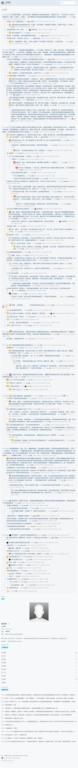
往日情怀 (26, 505)
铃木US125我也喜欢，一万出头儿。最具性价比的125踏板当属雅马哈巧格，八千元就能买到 (47, 168)
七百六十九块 (16, 389)
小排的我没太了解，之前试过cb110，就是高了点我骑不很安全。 (31, 268)
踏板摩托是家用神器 (16, 252)
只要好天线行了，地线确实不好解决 (18, 516)
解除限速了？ (11, 347)
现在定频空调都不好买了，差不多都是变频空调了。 (25, 425)
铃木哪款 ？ (15, 294)
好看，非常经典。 (16, 573)
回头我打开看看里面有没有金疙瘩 (19, 542)
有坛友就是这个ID (14, 556)
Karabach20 (49, 64)
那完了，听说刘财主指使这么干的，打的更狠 (30, 150)
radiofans (33, 316)
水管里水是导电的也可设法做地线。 (20, 529)
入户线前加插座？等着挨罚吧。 (16, 76)
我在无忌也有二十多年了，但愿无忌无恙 (14, 735)
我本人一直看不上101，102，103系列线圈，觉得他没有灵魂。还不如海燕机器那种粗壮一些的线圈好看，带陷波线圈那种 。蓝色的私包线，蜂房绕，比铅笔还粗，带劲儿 (39, 701)
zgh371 (45, 467)
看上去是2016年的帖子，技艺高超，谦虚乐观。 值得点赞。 (28, 313)
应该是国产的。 (21, 176)
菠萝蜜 (64, 414)
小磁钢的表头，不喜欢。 (9, 728)
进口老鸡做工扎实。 (17, 559)
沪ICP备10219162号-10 (7, 760)
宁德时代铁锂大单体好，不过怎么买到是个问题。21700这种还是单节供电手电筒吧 (34, 485)
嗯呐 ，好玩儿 (16, 255)
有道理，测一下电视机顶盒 (15, 21)
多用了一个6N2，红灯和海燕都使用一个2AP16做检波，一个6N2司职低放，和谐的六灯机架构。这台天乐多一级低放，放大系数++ (37, 698)
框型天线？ (10, 545)
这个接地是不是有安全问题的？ (19, 508)
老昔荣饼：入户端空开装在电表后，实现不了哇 (26, 73)
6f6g (23, 562)
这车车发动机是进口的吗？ (20, 172)
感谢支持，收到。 (19, 585)
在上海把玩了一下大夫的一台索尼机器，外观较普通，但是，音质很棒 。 (22, 738)
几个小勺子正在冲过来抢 (17, 380)
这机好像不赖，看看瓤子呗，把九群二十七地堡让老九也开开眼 (28, 537)
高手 (8, 319)
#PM (4, 626)
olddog (25, 582)
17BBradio (66, 181)
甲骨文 (29, 252)
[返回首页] (7, 3)
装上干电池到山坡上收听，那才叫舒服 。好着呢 (26, 554)
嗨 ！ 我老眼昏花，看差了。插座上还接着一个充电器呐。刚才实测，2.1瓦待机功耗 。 (38, 41)
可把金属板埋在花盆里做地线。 (16, 526)
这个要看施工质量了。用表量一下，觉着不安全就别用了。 (29, 511)
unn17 (35, 398)
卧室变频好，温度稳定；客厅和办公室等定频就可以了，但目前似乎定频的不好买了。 (40, 440)
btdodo (21, 153)
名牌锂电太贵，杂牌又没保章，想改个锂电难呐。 (22, 468)
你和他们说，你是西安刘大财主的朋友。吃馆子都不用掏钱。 (30, 145)
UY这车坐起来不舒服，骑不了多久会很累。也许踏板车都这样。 (31, 191)
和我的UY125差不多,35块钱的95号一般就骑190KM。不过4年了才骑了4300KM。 (32, 181)
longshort (46, 35)
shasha (34, 75)
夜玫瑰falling (22, 290)
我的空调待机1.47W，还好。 (16, 29)
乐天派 (20, 568)
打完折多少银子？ (15, 386)
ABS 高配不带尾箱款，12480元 (21, 156)
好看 (10, 576)
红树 (16, 591)
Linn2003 (36, 508)
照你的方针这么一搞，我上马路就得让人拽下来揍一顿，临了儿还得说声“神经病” (36, 140)
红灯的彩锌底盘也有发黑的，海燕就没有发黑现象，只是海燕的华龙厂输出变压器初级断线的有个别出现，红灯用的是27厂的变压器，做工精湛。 (39, 695)
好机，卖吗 (12, 562)
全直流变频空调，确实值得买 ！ (22, 396)
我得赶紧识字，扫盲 (8, 705)
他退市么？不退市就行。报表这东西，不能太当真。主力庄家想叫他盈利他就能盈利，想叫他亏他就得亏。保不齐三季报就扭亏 (36, 715)
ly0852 (39, 523)
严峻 (39, 409)
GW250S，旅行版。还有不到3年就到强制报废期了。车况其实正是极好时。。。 (36, 296)
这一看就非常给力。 (13, 588)
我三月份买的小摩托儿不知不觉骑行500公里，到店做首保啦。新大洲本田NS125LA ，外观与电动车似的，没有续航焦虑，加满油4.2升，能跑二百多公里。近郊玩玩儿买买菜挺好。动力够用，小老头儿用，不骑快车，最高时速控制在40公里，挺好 (39, 129)
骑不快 (30, 310)
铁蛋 (74, 17)
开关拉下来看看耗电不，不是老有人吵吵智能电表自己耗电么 (25, 59)
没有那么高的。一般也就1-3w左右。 (18, 38)
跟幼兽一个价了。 (15, 235)
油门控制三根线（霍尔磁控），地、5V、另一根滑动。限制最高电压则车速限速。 (36, 356)
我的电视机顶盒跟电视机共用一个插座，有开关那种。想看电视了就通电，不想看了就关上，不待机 (42, 25)
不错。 (11, 568)
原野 (35, 172)
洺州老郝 (27, 551)
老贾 (54, 313)
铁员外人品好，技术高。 (17, 316)
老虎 (68, 355)
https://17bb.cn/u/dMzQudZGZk (14, 634)
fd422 (56, 145)
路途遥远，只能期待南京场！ (16, 338)
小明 (26, 273)
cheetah (46, 260)
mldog (25, 570)
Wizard (36, 521)
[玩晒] (7, 14)
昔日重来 (32, 21)
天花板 (14, 159)
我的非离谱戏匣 (12, 571)
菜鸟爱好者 (34, 29)
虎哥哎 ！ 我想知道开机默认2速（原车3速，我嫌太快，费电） (35, 361)
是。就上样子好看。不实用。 (23, 243)
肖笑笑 (46, 178)
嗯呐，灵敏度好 (16, 548)
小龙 (32, 338)
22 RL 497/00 (13, 582)
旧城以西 (38, 38)
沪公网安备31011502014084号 (12, 758)
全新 (31, 380)
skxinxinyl (37, 472)
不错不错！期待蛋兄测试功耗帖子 (17, 398)
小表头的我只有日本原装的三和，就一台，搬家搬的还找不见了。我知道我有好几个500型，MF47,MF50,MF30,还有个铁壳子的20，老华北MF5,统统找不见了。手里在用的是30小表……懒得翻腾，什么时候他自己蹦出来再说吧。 (39, 721)
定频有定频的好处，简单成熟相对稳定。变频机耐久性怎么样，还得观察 (34, 435)
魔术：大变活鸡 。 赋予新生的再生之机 (27, 305)
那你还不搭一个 (7, 725)
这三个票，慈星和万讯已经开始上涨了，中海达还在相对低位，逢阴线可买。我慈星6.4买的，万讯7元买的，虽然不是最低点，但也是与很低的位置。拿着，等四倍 (39, 741)
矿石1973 (29, 386)
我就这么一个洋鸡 (16, 565)
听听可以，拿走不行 (16, 383)
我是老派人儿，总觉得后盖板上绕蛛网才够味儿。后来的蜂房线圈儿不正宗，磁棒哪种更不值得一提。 (30, 708)
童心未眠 (26, 579)
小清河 (17, 319)
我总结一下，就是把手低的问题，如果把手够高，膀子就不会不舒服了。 (38, 204)
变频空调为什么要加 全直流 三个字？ (21, 409)
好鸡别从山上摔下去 (13, 551)
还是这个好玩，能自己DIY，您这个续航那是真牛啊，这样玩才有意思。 (33, 221)
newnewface (23, 545)
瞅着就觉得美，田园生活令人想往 (12, 718)
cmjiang (37, 322)
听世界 (28, 235)
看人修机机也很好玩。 (16, 310)
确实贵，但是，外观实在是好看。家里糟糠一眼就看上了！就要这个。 (37, 162)
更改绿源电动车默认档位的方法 (22, 345)
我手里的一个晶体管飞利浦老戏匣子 (23, 535)
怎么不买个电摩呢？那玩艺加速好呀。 (18, 209)
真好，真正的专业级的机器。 (21, 322)
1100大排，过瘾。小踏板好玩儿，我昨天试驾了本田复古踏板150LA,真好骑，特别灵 (38, 263)
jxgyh (23, 159)
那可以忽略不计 (16, 33)
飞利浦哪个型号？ (12, 579)
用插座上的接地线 (12, 505)
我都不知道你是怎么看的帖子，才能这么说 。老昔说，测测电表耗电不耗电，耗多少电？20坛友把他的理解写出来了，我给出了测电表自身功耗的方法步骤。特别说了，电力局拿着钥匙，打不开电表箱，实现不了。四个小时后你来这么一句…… (42, 81)
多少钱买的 (10, 153)
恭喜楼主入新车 (12, 226)
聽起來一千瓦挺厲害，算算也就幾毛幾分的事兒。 (22, 35)
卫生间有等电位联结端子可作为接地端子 (19, 523)
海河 (26, 588)
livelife (60, 430)
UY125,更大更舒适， (13, 273)
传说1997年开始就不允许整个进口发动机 (26, 178)
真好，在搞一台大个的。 (14, 325)
